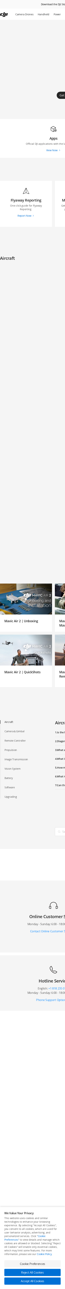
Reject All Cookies (32, 1272)
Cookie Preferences (32, 1264)
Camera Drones (24, 14)
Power (57, 14)
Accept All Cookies (32, 1281)
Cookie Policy (44, 1254)
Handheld (43, 14)
